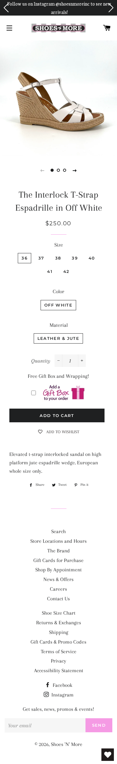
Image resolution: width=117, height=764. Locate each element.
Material (59, 325)
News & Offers (58, 579)
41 (49, 271)
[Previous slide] (42, 170)
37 (41, 257)
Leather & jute (58, 338)
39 (75, 257)
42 (66, 271)
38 (58, 257)
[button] (6, 7)
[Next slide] (75, 170)
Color (58, 291)
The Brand (58, 551)
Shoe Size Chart (59, 613)
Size (58, 245)
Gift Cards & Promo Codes (58, 642)
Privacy (58, 661)
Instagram (62, 695)
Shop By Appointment (58, 570)
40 (92, 257)
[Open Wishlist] (107, 754)
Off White (58, 304)
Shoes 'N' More (66, 744)
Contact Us (58, 599)
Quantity (40, 361)
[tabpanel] (58, 97)
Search (58, 531)
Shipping (58, 632)
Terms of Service (58, 651)
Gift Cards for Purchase (58, 560)
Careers (58, 589)
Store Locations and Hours (58, 541)
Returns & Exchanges (58, 623)
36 (24, 257)
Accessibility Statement (58, 670)
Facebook (61, 685)
